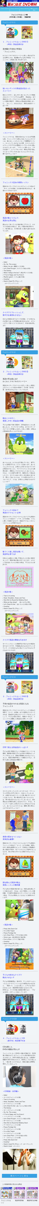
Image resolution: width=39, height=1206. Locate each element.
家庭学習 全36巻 (32, 1200)
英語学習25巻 (19, 1200)
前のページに (34, 9)
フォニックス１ (5, 8)
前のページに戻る (19, 1176)
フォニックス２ (14, 8)
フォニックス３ (24, 8)
